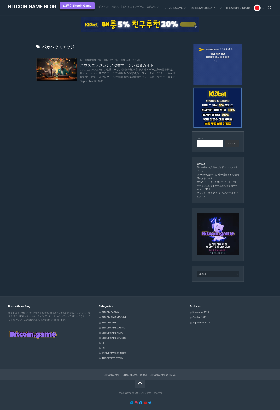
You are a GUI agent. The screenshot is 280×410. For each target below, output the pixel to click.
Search (200, 138)
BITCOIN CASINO (88, 60)
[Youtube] (145, 402)
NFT (104, 343)
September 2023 (201, 322)
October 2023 (199, 317)
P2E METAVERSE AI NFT (204, 7)
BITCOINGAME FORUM (135, 374)
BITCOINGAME (174, 7)
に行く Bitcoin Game (77, 5)
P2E (104, 348)
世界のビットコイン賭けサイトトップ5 (217, 182)
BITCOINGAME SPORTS (114, 338)
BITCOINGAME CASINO (128, 60)
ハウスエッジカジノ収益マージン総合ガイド (117, 65)
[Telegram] (131, 402)
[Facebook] (140, 402)
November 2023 (200, 312)
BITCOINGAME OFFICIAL (163, 374)
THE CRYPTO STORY (238, 7)
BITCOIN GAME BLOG (32, 6)
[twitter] (149, 402)
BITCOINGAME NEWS (112, 333)
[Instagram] (136, 402)
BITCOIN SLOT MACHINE (114, 317)
